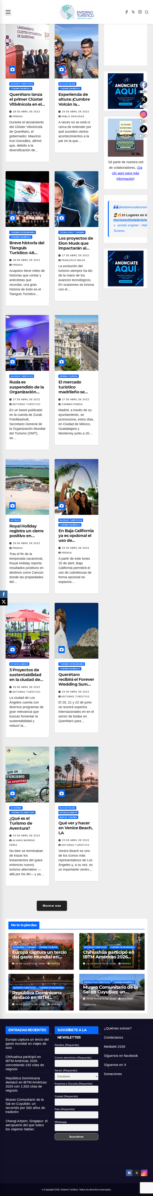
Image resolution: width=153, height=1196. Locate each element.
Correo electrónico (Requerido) (73, 1057)
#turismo (120, 220)
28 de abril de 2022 (26, 260)
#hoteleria (135, 220)
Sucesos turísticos (21, 84)
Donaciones (113, 1074)
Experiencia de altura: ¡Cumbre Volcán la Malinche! (74, 102)
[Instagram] (140, 12)
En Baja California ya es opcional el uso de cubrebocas (75, 538)
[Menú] (8, 12)
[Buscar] (147, 12)
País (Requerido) (65, 1109)
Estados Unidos (19, 664)
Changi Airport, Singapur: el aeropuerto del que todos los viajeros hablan (27, 1125)
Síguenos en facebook (121, 1056)
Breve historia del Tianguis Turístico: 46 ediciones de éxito (27, 250)
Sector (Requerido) (66, 1070)
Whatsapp (61, 1121)
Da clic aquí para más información (127, 173)
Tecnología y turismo (72, 232)
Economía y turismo (24, 947)
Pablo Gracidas (73, 116)
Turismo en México (20, 88)
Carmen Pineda (72, 404)
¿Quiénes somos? (118, 1028)
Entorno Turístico (26, 404)
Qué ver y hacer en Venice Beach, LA (75, 828)
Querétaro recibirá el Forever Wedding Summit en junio (76, 682)
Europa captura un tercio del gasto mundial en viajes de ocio (39, 956)
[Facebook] (126, 12)
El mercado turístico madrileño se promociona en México (73, 392)
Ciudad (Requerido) (66, 1096)
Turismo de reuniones (22, 232)
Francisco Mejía (73, 260)
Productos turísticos (97, 982)
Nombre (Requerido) (67, 1044)
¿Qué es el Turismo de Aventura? (20, 823)
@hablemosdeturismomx (135, 207)
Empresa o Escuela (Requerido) (74, 1083)
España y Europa (69, 376)
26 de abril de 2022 (26, 543)
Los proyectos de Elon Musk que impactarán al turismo (75, 245)
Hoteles (15, 520)
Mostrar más (52, 905)
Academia (15, 808)
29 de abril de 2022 (26, 111)
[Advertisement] (130, 43)
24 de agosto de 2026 (30, 963)
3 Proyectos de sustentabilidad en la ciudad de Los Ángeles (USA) (25, 679)
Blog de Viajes (67, 84)
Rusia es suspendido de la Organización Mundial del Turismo (26, 392)
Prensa (18, 116)
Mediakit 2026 (114, 1046)
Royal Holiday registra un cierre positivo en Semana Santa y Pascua (26, 536)
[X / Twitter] (133, 12)
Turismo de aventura (22, 812)
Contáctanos (113, 1037)
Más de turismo (68, 817)
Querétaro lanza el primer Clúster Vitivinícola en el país (26, 102)
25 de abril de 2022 (75, 691)
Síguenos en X (115, 1065)
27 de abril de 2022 (75, 255)
